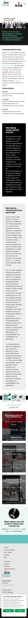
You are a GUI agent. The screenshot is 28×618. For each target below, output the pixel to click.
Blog (5, 557)
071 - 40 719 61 (14, 529)
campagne (17, 80)
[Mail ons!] (19, 6)
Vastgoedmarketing (9, 569)
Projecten (6, 555)
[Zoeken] (21, 6)
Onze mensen (8, 552)
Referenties (7, 561)
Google (4, 614)
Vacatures (7, 564)
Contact (6, 547)
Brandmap (7, 566)
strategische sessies (8, 65)
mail (10, 531)
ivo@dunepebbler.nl (8, 585)
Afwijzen (20, 610)
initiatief (11, 260)
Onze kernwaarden (9, 550)
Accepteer (8, 610)
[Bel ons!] (16, 6)
